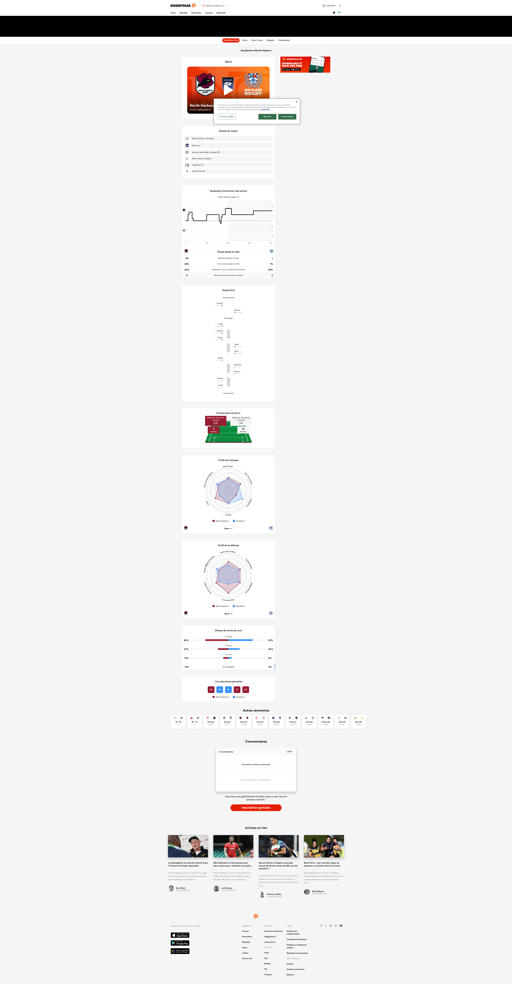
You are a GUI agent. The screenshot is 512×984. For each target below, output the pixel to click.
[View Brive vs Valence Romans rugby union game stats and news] (325, 722)
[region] (257, 111)
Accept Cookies (287, 117)
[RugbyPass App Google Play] (197, 943)
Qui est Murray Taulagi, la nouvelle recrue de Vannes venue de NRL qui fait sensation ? (278, 865)
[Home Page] (183, 5)
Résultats (183, 12)
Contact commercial (295, 969)
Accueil (245, 931)
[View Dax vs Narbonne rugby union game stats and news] (260, 722)
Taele (236, 344)
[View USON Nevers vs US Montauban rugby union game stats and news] (293, 722)
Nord (266, 952)
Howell (220, 303)
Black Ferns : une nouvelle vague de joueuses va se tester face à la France (322, 864)
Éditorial (290, 974)
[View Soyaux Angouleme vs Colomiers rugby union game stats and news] (227, 722)
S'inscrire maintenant (273, 931)
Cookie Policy (265, 109)
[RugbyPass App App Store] (197, 935)
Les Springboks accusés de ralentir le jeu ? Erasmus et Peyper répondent (188, 864)
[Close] (296, 102)
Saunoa (237, 310)
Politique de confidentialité (293, 932)
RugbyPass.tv (270, 936)
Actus (173, 12)
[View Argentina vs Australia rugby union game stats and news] (358, 722)
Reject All (267, 117)
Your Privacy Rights (226, 117)
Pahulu (237, 371)
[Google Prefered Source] (197, 951)
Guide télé (221, 12)
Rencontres (196, 12)
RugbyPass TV (198, 165)
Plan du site (247, 958)
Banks (220, 358)
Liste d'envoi (269, 942)
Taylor (220, 337)
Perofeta (237, 364)
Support (290, 963)
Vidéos (245, 953)
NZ (265, 969)
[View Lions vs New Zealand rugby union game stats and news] (194, 722)
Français (268, 974)
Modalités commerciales (297, 953)
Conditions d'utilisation (297, 939)
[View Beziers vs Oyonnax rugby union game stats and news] (243, 722)
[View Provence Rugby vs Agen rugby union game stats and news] (309, 722)
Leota (220, 324)
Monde (267, 963)
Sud (266, 958)
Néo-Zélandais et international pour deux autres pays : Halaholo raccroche (232, 864)
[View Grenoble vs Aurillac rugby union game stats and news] (276, 722)
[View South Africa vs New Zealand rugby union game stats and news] (178, 722)
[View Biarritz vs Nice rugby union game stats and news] (211, 722)
